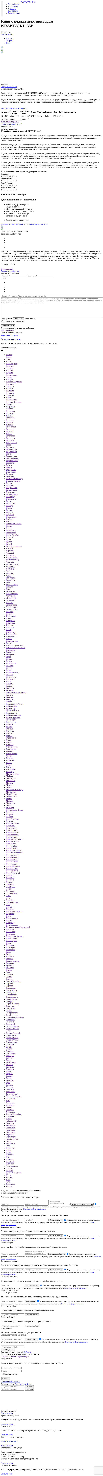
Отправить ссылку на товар (82, 1204)
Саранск (9, 983)
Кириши (9, 666)
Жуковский (11, 598)
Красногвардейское (14, 704)
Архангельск (11, 400)
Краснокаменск (12, 711)
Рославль (10, 956)
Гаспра (9, 528)
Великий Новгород (14, 479)
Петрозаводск (12, 925)
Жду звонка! (30, 1301)
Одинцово (10, 886)
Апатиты (10, 386)
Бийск (8, 454)
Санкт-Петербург (13, 981)
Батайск (9, 424)
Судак (8, 1047)
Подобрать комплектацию (12, 224)
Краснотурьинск (13, 717)
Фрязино (10, 1110)
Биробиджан (11, 456)
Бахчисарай (11, 427)
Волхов (9, 508)
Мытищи (10, 808)
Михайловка (11, 794)
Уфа (8, 1101)
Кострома (10, 699)
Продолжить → (31, 1339)
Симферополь (12, 1013)
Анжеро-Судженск (14, 382)
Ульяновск (10, 1092)
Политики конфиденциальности (34, 1209)
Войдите (27, 1352)
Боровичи (10, 463)
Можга (9, 799)
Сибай (9, 1010)
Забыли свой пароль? (10, 1381)
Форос (9, 1107)
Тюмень (9, 1085)
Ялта (8, 1179)
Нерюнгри (10, 826)
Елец (8, 589)
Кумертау (10, 731)
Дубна (8, 575)
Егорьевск (10, 580)
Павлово (9, 909)
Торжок (9, 1074)
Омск (8, 896)
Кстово (9, 726)
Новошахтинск (12, 871)
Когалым (10, 688)
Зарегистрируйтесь (23, 1384)
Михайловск (11, 796)
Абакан (9, 355)
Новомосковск (12, 855)
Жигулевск (10, 596)
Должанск (10, 566)
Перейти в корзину (9, 1441)
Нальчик (9, 817)
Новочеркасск (12, 868)
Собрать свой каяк (9, 87)
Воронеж (10, 515)
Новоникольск (12, 857)
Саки (8, 972)
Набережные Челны (14, 810)
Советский (10, 1024)
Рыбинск (10, 968)
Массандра (10, 778)
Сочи (8, 1031)
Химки (9, 1119)
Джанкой (10, 553)
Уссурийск (10, 1098)
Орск (8, 905)
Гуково (9, 542)
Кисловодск (11, 677)
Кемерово (10, 654)
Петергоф (10, 923)
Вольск (9, 510)
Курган (9, 735)
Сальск (9, 977)
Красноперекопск (13, 715)
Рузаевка (10, 965)
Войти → (5, 1379)
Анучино (10, 384)
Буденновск (11, 472)
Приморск (10, 934)
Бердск (9, 445)
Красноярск (11, 720)
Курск (8, 740)
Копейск (9, 695)
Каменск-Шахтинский (15, 648)
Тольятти (10, 1069)
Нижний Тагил (12, 841)
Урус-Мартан (11, 1094)
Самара (9, 979)
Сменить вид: (7, 34)
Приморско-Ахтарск (14, 936)
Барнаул (9, 422)
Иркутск (9, 625)
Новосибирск (12, 862)
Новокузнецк (11, 848)
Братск (9, 465)
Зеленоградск (12, 607)
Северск (9, 1001)
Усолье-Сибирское (14, 1096)
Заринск (9, 603)
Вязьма (9, 526)
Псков (8, 943)
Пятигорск (10, 947)
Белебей (9, 431)
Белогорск (10, 436)
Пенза (8, 916)
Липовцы (10, 760)
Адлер (8, 357)
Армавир (10, 391)
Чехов (8, 1141)
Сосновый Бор (12, 1028)
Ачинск (9, 409)
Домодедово (11, 569)
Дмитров (10, 562)
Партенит (10, 914)
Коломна (10, 690)
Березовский (11, 449)
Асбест (9, 404)
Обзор (3, 124)
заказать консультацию (38, 224)
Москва (9, 801)
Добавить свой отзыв (10, 271)
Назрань (9, 814)
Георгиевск (11, 533)
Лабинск (9, 745)
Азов (8, 359)
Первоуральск (12, 918)
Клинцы (9, 684)
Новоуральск (11, 864)
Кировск (9, 675)
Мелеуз (9, 785)
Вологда (9, 506)
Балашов (9, 420)
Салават (9, 974)
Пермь (9, 920)
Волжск (9, 501)
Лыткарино (11, 769)
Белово (9, 433)
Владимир (10, 492)
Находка (9, 821)
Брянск (9, 467)
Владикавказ (11, 490)
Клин (8, 681)
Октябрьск (10, 891)
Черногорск (11, 1137)
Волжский (10, 503)
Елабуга (9, 587)
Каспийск (10, 652)
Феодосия (10, 1103)
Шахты (9, 1152)
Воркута (9, 512)
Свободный (11, 992)
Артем (9, 397)
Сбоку (8, 43)
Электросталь (12, 1166)
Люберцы (10, 772)
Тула (8, 1083)
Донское (9, 573)
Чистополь (10, 1143)
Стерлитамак (11, 1042)
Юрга (8, 1175)
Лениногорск (11, 747)
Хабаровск (10, 1112)
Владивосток (11, 488)
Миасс (9, 787)
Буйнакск (10, 476)
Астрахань (10, 406)
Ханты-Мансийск (13, 1114)
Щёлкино (10, 1161)
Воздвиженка (12, 494)
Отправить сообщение (56, 1254)
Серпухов (10, 1006)
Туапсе (9, 1078)
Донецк (9, 571)
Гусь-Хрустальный (14, 546)
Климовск (10, 679)
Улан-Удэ (10, 1089)
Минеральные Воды (14, 790)
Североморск (11, 999)
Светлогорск (11, 990)
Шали (8, 1150)
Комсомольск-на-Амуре (16, 693)
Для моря (12, 9)
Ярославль (10, 1184)
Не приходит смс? (23, 1349)
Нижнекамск (11, 837)
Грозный (9, 537)
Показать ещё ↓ (7, 330)
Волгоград (10, 497)
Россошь (9, 959)
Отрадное (10, 907)
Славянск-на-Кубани (15, 1017)
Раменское (10, 950)
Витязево (10, 485)
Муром (9, 805)
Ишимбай (10, 632)
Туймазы (10, 1080)
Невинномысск (12, 823)
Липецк (9, 758)
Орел (8, 898)
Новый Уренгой (13, 873)
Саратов (9, 986)
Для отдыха (13, 6)
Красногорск (11, 706)
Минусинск (11, 792)
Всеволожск (11, 517)
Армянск (10, 393)
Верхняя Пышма (13, 481)
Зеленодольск (12, 609)
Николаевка (11, 844)
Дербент (9, 551)
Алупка (9, 368)
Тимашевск (11, 1062)
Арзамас (9, 388)
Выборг (9, 519)
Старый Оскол (12, 1040)
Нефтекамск (11, 828)
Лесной (9, 751)
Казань (9, 639)
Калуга (9, 643)
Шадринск (10, 1148)
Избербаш (10, 621)
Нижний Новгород (14, 839)
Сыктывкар (11, 1053)
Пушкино (10, 945)
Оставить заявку (55, 1220)
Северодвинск (12, 997)
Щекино (9, 1159)
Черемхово (10, 1130)
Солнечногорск (12, 1026)
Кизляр (9, 659)
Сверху (9, 41)
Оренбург (10, 900)
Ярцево (9, 1186)
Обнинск (10, 884)
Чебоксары (10, 1125)
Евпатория (10, 578)
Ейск (8, 582)
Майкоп (9, 776)
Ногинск (10, 875)
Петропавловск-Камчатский (18, 927)
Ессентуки (10, 591)
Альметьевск (11, 375)
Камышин (10, 650)
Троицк (9, 1076)
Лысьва (9, 767)
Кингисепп (11, 663)
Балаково (10, 413)
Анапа (9, 377)
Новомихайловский (14, 853)
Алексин (10, 366)
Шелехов (10, 1155)
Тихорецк (10, 1067)
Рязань (9, 970)
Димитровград (12, 560)
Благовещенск (12, 458)
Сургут (9, 1049)
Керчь (8, 657)
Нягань (9, 882)
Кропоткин (11, 722)
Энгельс (9, 1170)
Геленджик (10, 530)
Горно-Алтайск (12, 535)
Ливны (9, 756)
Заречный (10, 600)
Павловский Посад (14, 911)
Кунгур (9, 733)
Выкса (9, 521)
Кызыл (9, 742)
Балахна (9, 415)
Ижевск (9, 618)
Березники (10, 447)
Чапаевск (10, 1123)
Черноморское (12, 1139)
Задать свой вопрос (9, 335)
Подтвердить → (8, 1350)
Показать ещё (7, 269)
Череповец (10, 1132)
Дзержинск (11, 555)
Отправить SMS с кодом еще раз (15, 1356)
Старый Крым (12, 1038)
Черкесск (10, 1134)
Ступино (10, 1044)
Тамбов (9, 1058)
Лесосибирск (11, 754)
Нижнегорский (12, 835)
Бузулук (9, 474)
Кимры (9, 661)
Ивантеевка (11, 616)
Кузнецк (9, 729)
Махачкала (10, 781)
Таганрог (10, 1056)
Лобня (8, 765)
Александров (11, 364)
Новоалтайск (11, 846)
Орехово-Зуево (12, 902)
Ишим (8, 630)
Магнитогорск (12, 774)
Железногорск (12, 594)
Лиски (9, 763)
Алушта (9, 370)
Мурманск (10, 803)
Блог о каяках (14, 13)
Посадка (9, 38)
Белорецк (10, 440)
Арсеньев (10, 395)
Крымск (9, 724)
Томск (8, 1071)
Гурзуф (9, 544)
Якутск (9, 1177)
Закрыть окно (7, 1413)
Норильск (10, 877)
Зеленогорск (11, 605)
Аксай (8, 361)
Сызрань (9, 1051)
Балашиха (10, 418)
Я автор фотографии (10, 121)
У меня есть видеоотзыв (14, 321)
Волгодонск (11, 499)
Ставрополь (11, 1035)
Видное (9, 483)
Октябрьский (11, 893)
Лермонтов (11, 749)
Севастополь (11, 995)
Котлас (9, 702)
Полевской (10, 932)
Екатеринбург (12, 584)
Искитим (10, 627)
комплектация (15, 124)
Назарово (10, 812)
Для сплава (13, 11)
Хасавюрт (10, 1116)
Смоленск (10, 1019)
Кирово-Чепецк (12, 672)
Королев (9, 697)
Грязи (8, 539)
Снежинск (10, 1022)
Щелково (10, 1164)
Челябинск (10, 1128)
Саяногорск (11, 988)
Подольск (10, 929)
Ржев (8, 954)
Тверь (8, 1060)
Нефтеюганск (12, 830)
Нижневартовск (13, 832)
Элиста (9, 1168)
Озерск (9, 889)
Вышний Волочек (13, 524)
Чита (8, 1146)
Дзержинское (11, 557)
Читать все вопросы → (11, 339)
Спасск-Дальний (13, 1033)
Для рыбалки (13, 4)
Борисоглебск (12, 461)
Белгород (10, 429)
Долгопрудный (12, 564)
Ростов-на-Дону (13, 961)
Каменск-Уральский (14, 645)
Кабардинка (11, 636)
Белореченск (11, 442)
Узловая (9, 1087)
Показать (29, 1387)
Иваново (10, 614)
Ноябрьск (10, 880)
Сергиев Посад (12, 1004)
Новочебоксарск (13, 866)
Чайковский (11, 1121)
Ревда (8, 952)
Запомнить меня (11, 1374)
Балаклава (10, 411)
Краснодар (10, 708)
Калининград (12, 641)
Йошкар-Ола (11, 634)
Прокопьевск (11, 938)
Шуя (8, 1157)
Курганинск (11, 738)
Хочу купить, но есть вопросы (14, 108)
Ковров (9, 686)
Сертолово (10, 1008)
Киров (9, 668)
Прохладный (11, 941)
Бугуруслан (11, 470)
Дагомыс (10, 548)
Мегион (9, 783)
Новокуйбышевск (13, 850)
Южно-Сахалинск (13, 1173)
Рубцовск (10, 963)
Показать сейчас (32, 1315)
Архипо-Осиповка (14, 402)
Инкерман (10, 623)
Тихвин (9, 1065)
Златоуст (9, 612)
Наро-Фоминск (12, 819)
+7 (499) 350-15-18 (27, 2)
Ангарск (9, 379)
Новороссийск (12, 859)
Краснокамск (11, 713)
